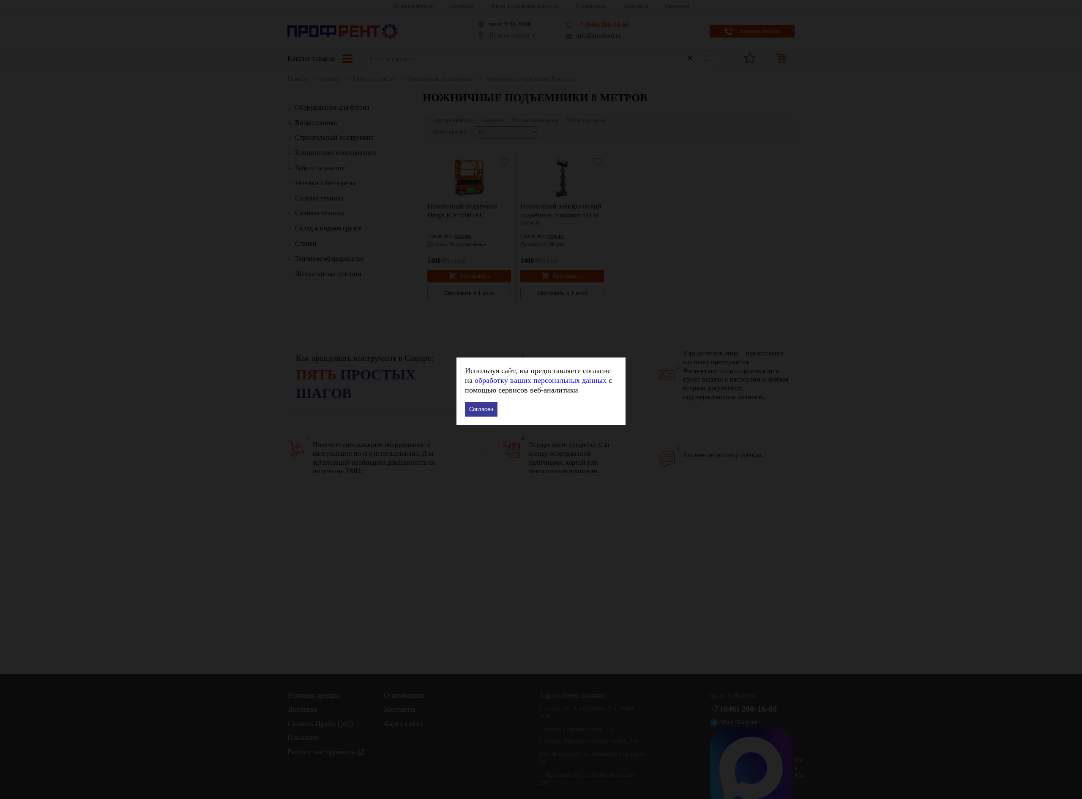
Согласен (481, 409)
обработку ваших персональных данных (541, 380)
